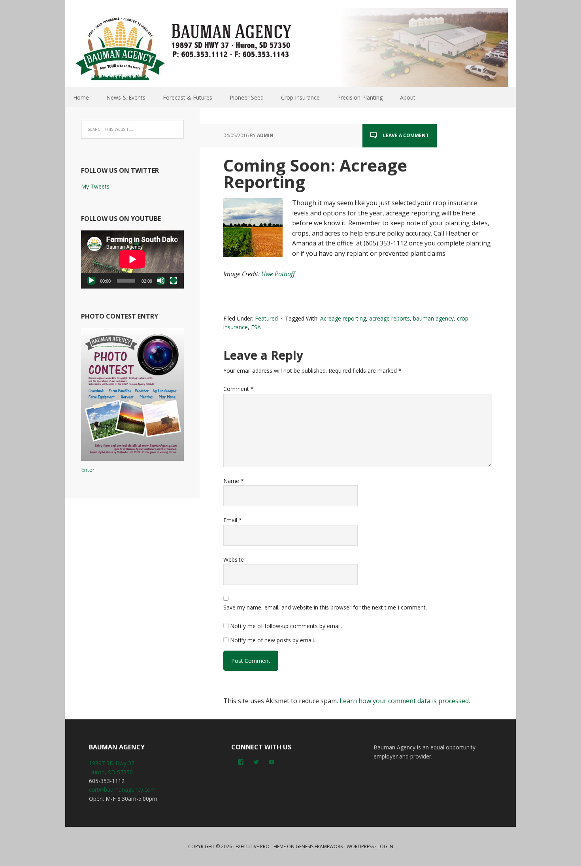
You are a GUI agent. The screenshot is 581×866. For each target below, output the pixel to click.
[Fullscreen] (173, 281)
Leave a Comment (406, 135)
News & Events (125, 97)
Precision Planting (360, 97)
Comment (238, 388)
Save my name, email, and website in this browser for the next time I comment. (325, 607)
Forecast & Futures (187, 97)
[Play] (91, 281)
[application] (132, 259)
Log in (385, 846)
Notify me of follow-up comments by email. (286, 626)
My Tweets (95, 186)
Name (233, 481)
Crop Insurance (300, 97)
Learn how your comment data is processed (404, 700)
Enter (87, 470)
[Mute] (161, 281)
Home (81, 97)
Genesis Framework (319, 846)
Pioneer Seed (247, 97)
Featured (266, 318)
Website (233, 559)
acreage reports (389, 318)
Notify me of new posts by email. (272, 640)
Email (232, 520)
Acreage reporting (343, 318)
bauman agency (433, 318)
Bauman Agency (290, 47)
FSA (256, 327)
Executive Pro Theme (261, 846)
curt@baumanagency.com (122, 789)
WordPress (360, 846)
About (407, 97)
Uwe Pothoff (278, 274)
